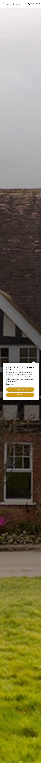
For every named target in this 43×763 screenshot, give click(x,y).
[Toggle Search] (26, 4)
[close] (34, 363)
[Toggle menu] (4, 4)
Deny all (20, 395)
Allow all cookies (20, 389)
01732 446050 (35, 4)
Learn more (10, 384)
